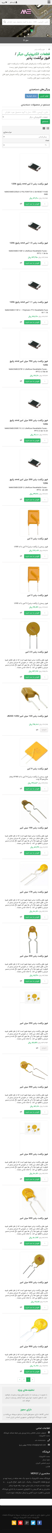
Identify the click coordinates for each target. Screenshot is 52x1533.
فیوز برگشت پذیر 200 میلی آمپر (34, 956)
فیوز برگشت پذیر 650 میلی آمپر (34, 1282)
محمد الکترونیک (44, 1456)
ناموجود (44, 729)
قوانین (48, 1466)
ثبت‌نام (13, 2)
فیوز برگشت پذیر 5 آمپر (37, 538)
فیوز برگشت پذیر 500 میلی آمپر (34, 1218)
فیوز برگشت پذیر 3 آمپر (37, 595)
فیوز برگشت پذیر (40, 49)
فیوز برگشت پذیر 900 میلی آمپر (34, 1346)
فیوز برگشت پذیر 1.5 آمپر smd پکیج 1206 (29, 243)
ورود (3, 2)
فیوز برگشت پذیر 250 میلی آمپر (34, 1023)
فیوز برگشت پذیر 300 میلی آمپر (34, 1087)
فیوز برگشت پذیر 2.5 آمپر (36, 652)
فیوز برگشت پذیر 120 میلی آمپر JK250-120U (27, 716)
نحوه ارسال (46, 1459)
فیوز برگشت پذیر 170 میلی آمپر (34, 892)
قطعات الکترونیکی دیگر (33, 54)
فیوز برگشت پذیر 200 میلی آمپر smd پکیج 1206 (29, 481)
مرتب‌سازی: (7, 132)
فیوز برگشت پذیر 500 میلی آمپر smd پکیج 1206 (29, 422)
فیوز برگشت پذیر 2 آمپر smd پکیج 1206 (29, 184)
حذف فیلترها (31, 96)
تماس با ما (22, 1445)
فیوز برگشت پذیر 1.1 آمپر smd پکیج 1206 (29, 302)
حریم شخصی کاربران (43, 1463)
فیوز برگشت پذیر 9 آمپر (37, 768)
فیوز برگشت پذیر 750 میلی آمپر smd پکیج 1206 (29, 363)
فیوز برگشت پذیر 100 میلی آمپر (34, 828)
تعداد (47, 140)
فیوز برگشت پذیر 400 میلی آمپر (34, 1154)
